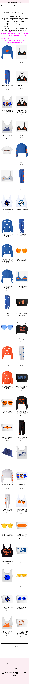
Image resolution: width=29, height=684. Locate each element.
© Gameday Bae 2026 (12, 663)
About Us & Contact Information (9, 666)
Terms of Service (23, 666)
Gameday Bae (14, 5)
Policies (20, 663)
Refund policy (14, 668)
